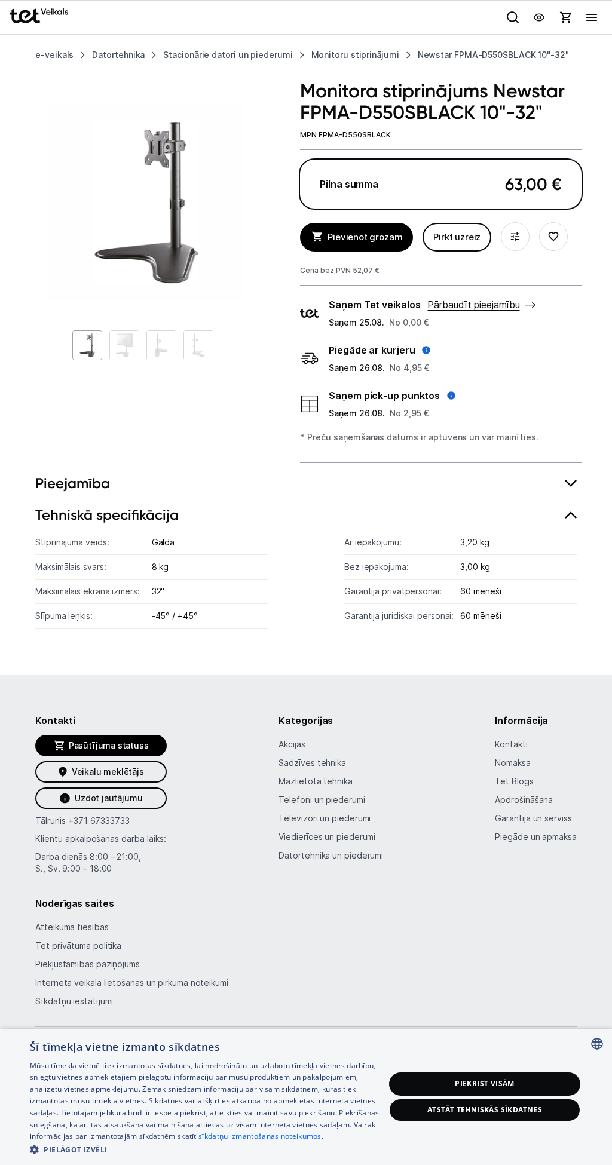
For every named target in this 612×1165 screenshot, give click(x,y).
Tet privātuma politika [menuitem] (78, 945)
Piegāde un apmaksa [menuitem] (535, 837)
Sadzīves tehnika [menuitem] (312, 763)
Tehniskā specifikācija (107, 514)
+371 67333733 (99, 821)
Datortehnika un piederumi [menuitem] (331, 855)
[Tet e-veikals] (39, 15)
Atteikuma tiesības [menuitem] (71, 927)
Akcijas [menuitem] (292, 744)
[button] (379, 350)
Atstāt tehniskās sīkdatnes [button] (484, 1110)
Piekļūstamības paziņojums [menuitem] (87, 964)
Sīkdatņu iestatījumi (74, 1001)
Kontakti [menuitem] (511, 744)
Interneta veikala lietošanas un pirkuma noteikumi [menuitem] (131, 982)
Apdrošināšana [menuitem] (524, 800)
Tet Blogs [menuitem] (514, 781)
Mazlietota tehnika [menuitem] (315, 781)
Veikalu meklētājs (108, 772)
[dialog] (306, 1097)
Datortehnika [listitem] (118, 55)
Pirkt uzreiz (457, 237)
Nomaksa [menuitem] (512, 763)
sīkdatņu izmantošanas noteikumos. (260, 1136)
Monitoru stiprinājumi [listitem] (355, 55)
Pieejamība (72, 483)
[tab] (306, 483)
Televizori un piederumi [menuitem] (325, 818)
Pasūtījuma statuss (109, 745)
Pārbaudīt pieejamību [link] (473, 305)
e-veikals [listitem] (54, 55)
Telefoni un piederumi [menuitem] (322, 800)
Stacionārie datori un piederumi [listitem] (227, 55)
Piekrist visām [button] (485, 1083)
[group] (146, 202)
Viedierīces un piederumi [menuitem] (327, 837)
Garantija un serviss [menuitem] (533, 818)
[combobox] (597, 1044)
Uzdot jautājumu (108, 798)
